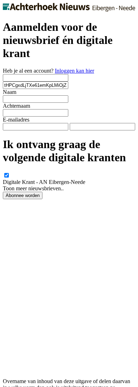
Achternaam (16, 106)
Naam (9, 92)
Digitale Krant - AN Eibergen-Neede (44, 182)
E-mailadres (16, 120)
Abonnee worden (23, 195)
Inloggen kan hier (74, 71)
